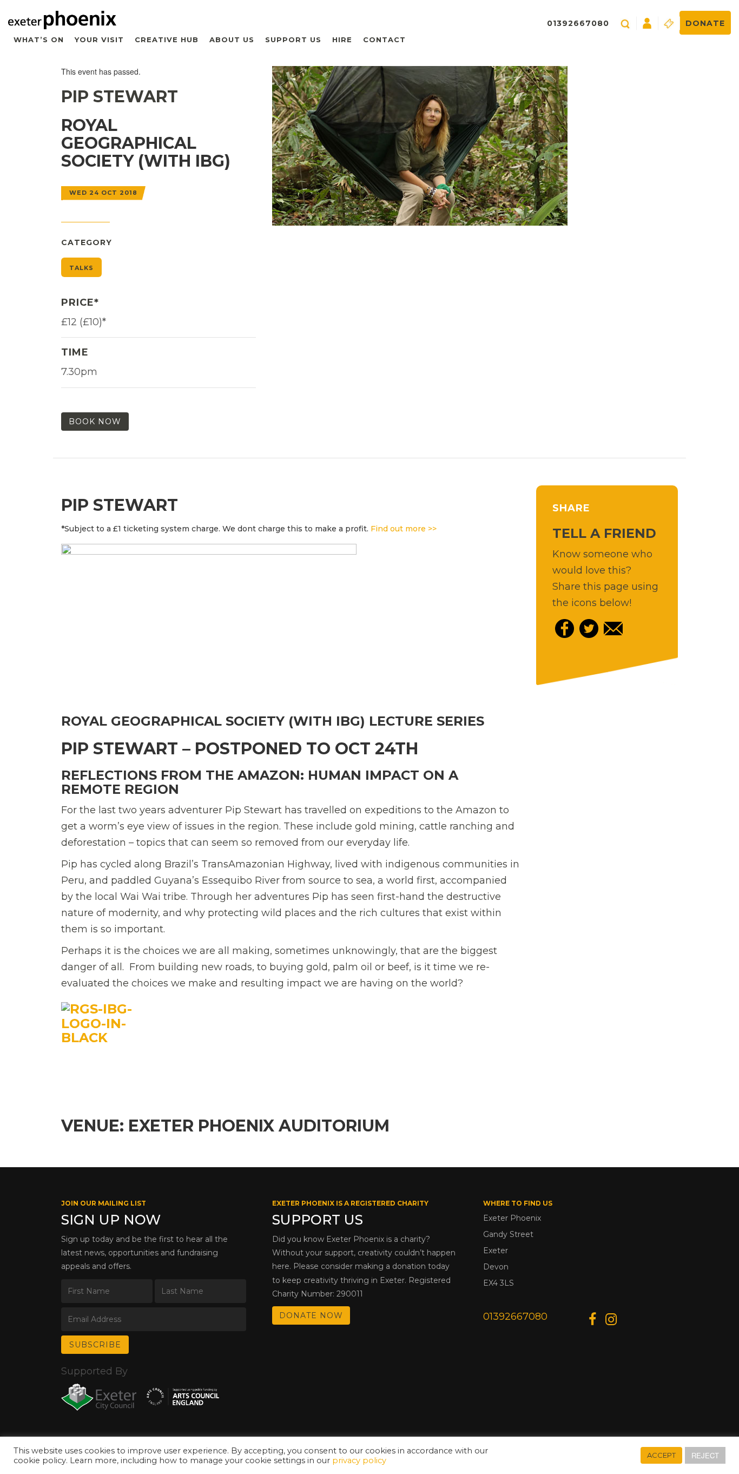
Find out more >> (404, 529)
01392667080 (578, 23)
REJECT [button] (705, 1455)
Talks (81, 268)
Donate (705, 23)
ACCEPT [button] (661, 1455)
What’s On (39, 39)
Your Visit (99, 39)
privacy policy (359, 1460)
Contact (384, 39)
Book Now (95, 421)
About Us (231, 39)
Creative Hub (167, 39)
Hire (342, 39)
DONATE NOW (311, 1315)
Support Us (293, 39)
